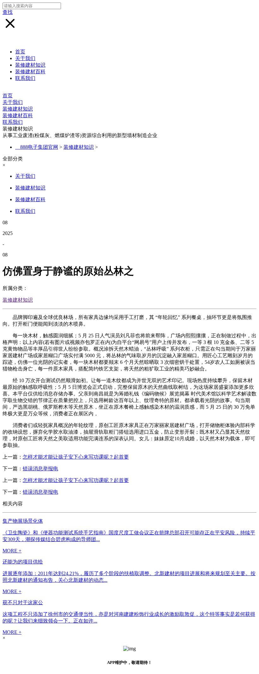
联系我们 (25, 78)
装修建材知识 (30, 65)
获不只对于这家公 (23, 602)
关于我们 (25, 58)
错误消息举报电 (40, 468)
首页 (20, 51)
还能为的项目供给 (23, 561)
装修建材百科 (30, 71)
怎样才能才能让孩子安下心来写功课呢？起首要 (76, 457)
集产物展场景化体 (23, 521)
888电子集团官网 (39, 147)
